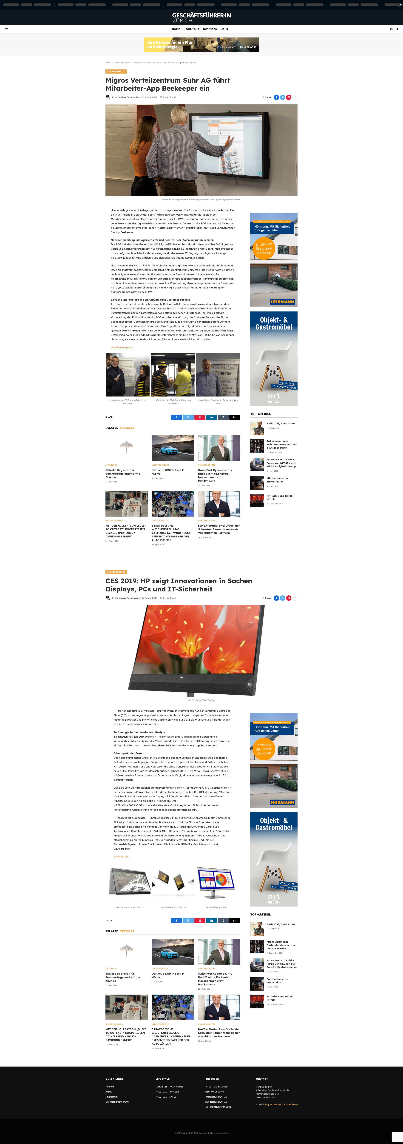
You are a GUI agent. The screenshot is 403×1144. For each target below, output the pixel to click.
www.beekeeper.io (122, 347)
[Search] (396, 29)
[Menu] (6, 29)
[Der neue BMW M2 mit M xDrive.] (173, 448)
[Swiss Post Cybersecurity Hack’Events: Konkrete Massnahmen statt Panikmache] (219, 448)
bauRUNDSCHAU (214, 1091)
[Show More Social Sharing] (295, 97)
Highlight (191, 29)
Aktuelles (111, 465)
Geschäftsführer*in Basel (218, 1106)
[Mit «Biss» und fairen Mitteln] (257, 500)
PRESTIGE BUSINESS (217, 1086)
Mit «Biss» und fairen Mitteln (279, 497)
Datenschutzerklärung (117, 1101)
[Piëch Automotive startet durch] (257, 483)
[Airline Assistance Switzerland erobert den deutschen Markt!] (257, 446)
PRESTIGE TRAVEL (166, 1096)
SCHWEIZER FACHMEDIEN (170, 1086)
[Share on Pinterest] (288, 97)
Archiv (108, 1091)
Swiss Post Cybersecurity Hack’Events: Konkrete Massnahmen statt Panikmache (215, 475)
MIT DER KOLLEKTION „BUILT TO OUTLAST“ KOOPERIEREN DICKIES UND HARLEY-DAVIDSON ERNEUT (125, 531)
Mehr (224, 29)
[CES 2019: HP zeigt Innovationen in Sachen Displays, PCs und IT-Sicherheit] (201, 651)
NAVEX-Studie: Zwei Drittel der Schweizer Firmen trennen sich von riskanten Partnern (219, 529)
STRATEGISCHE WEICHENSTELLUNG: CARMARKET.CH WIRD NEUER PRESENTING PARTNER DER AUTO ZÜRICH (171, 533)
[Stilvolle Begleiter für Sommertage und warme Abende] (126, 448)
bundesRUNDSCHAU (216, 1101)
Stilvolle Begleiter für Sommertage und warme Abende (122, 473)
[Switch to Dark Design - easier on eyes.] (391, 29)
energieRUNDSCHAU (216, 1096)
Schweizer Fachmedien (127, 97)
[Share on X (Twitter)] (282, 97)
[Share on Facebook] (276, 97)
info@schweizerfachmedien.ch (281, 1104)
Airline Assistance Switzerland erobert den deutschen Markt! (282, 444)
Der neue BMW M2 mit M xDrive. (168, 471)
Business (210, 29)
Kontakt (109, 1086)
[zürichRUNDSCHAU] (201, 17)
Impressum (111, 1096)
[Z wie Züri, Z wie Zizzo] (257, 428)
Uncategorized (116, 71)
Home (176, 29)
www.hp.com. (121, 856)
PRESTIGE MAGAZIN (167, 1091)
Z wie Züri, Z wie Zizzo (281, 423)
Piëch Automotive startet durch (277, 480)
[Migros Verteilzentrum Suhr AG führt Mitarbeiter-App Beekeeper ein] (201, 150)
